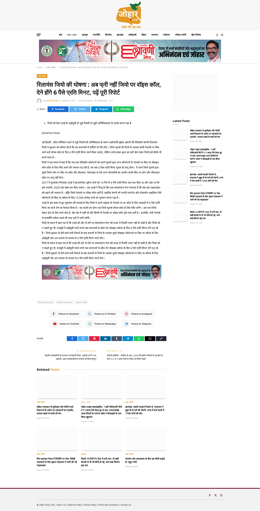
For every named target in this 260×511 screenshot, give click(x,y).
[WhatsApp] (26, 152)
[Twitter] (26, 138)
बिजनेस (108, 34)
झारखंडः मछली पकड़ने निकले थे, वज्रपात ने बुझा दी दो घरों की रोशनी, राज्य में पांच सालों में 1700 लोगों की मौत (144, 410)
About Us (61, 505)
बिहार (144, 34)
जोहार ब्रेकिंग (42, 76)
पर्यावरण (166, 34)
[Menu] (39, 34)
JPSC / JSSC (72, 34)
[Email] (26, 160)
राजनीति (96, 34)
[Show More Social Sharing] (138, 109)
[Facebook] (26, 131)
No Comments (87, 100)
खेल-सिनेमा (196, 34)
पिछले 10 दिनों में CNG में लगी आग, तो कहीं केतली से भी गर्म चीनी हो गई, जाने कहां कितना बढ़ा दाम (100, 462)
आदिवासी (132, 34)
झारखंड (120, 34)
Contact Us (126, 505)
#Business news (45, 302)
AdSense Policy (75, 505)
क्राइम (85, 34)
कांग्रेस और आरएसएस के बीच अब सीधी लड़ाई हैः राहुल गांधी (145, 460)
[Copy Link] (26, 167)
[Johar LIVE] (130, 15)
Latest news (81, 302)
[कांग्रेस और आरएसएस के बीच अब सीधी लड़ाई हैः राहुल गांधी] (145, 438)
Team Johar (52, 100)
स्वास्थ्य (154, 34)
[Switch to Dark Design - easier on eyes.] (217, 35)
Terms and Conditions (108, 505)
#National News (64, 302)
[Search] (221, 34)
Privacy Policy (90, 505)
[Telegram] (26, 145)
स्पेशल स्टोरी (180, 34)
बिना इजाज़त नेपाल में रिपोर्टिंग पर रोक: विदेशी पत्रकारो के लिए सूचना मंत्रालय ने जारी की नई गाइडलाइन (57, 462)
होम (60, 34)
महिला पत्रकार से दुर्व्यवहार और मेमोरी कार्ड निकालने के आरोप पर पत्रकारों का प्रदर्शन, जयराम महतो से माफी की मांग (55, 410)
